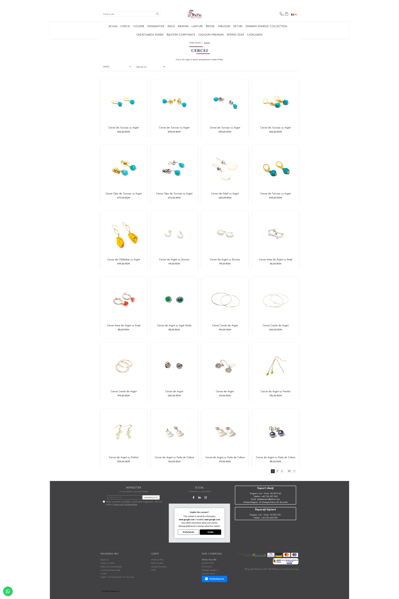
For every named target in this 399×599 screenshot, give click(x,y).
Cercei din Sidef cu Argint (225, 193)
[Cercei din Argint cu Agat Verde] (174, 300)
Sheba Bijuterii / (196, 42)
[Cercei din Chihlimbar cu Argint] (123, 234)
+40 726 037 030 (269, 496)
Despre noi (105, 559)
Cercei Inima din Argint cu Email (275, 259)
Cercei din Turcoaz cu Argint (123, 127)
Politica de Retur (157, 563)
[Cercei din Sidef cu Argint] (225, 168)
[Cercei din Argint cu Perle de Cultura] (174, 432)
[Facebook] (193, 497)
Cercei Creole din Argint (225, 325)
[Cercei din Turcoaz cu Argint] (123, 102)
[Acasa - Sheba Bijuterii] (194, 14)
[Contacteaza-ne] (282, 14)
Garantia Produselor (159, 566)
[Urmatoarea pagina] (294, 471)
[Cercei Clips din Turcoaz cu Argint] (123, 168)
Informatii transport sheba (110, 570)
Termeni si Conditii (108, 563)
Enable (211, 532)
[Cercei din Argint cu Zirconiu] (174, 234)
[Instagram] (205, 497)
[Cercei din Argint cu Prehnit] (123, 432)
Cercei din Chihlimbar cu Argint (123, 259)
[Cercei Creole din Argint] (225, 300)
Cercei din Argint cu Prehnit (123, 457)
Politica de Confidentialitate (125, 504)
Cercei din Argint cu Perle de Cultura (174, 457)
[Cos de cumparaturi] (286, 14)
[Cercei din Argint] (174, 366)
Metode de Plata (157, 559)
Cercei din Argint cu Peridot (275, 391)
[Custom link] (285, 561)
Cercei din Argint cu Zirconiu (174, 259)
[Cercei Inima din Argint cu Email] (275, 234)
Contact (103, 573)
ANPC (153, 570)
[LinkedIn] (199, 497)
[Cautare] (157, 14)
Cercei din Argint (174, 391)
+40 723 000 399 (269, 517)
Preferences (188, 532)
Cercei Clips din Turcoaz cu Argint (123, 193)
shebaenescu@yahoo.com (268, 499)
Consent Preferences (110, 591)
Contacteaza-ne (216, 579)
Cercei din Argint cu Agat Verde (174, 325)
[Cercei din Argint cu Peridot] (275, 366)
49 (289, 471)
